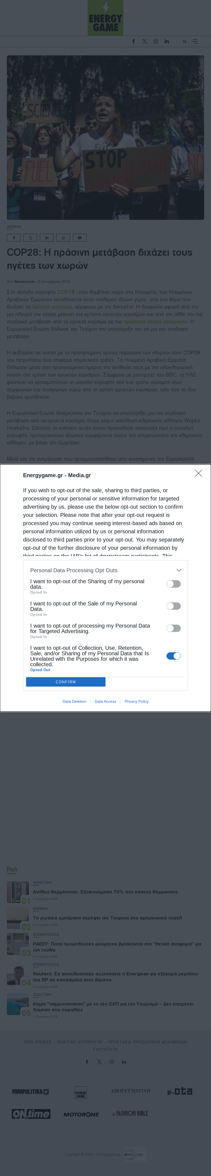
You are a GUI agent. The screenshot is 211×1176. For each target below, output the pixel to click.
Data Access (105, 701)
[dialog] (105, 588)
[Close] (200, 475)
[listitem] (105, 570)
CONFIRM (66, 682)
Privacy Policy (137, 701)
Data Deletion (74, 701)
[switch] (173, 584)
